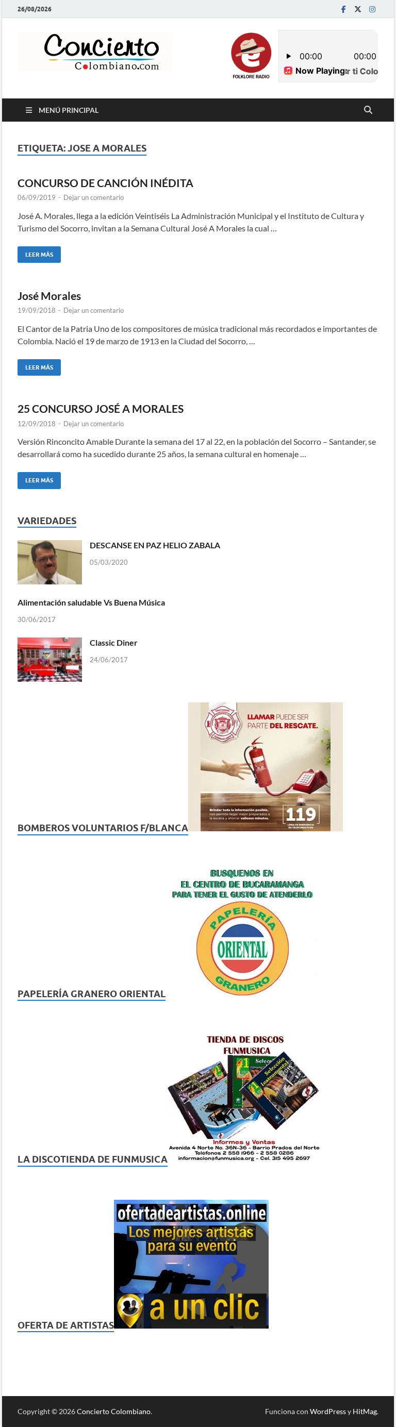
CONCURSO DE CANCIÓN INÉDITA (105, 182)
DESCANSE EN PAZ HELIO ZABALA (155, 545)
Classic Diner (114, 642)
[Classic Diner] (50, 643)
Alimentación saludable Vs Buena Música (91, 602)
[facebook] (343, 9)
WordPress (328, 1411)
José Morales (49, 295)
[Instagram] (372, 9)
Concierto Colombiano (114, 1411)
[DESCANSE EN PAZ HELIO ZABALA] (50, 546)
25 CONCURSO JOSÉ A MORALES (101, 408)
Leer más (35, 252)
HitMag (365, 1411)
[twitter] (358, 9)
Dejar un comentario (93, 197)
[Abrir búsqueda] (368, 110)
